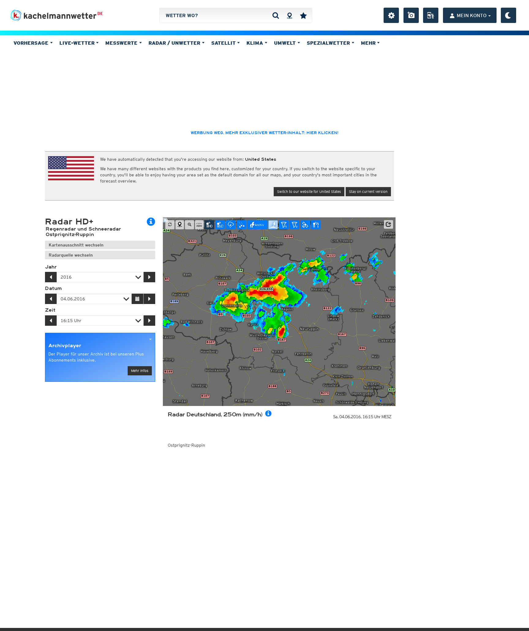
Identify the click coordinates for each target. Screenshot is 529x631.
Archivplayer (64, 345)
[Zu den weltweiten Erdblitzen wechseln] (273, 224)
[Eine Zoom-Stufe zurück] (189, 224)
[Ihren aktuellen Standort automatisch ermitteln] (289, 15)
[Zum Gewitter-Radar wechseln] (231, 224)
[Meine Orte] (303, 15)
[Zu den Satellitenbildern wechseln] (305, 224)
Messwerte (122, 43)
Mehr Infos (139, 370)
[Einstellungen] (391, 15)
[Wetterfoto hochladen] (411, 15)
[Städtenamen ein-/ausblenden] (199, 224)
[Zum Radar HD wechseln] (209, 224)
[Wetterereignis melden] (430, 15)
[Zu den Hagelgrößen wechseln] (241, 224)
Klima (255, 43)
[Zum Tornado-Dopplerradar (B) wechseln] (294, 224)
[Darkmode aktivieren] (508, 15)
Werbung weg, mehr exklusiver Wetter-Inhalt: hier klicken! (264, 133)
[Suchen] (275, 15)
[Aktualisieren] (169, 224)
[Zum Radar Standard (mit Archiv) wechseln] (220, 224)
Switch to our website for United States (309, 191)
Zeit (50, 310)
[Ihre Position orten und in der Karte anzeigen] (179, 224)
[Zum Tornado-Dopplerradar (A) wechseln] (284, 224)
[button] (388, 224)
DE (100, 13)
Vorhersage (31, 43)
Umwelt (285, 43)
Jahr (51, 267)
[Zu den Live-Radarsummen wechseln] (316, 224)
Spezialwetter (329, 43)
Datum (53, 288)
